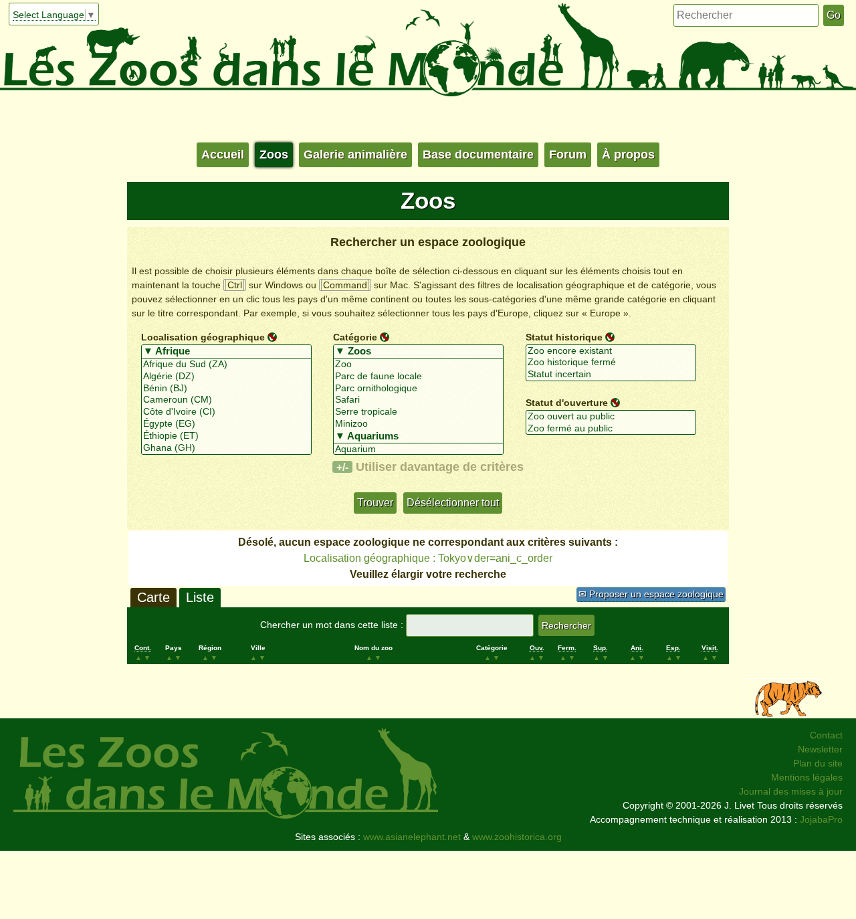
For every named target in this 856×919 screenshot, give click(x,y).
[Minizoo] (418, 424)
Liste (200, 597)
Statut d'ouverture (567, 402)
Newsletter (820, 749)
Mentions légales (807, 777)
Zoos (273, 154)
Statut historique (564, 337)
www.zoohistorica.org (517, 836)
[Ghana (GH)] (226, 448)
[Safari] (418, 400)
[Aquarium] (418, 449)
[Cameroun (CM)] (226, 400)
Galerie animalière (355, 154)
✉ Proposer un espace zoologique (651, 594)
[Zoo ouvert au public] (611, 417)
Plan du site (818, 763)
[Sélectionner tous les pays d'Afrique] (226, 352)
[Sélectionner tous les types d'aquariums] (418, 436)
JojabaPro (821, 819)
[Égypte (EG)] (226, 424)
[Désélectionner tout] (272, 336)
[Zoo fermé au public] (611, 429)
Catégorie (355, 337)
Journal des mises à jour (791, 791)
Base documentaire (478, 154)
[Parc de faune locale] (418, 377)
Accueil (222, 154)
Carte (153, 597)
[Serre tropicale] (418, 412)
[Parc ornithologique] (418, 389)
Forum (567, 154)
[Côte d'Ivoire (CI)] (226, 412)
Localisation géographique (203, 337)
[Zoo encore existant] (611, 351)
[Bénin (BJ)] (226, 389)
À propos (628, 154)
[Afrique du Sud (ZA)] (226, 365)
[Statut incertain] (611, 375)
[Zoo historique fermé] (611, 362)
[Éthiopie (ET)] (226, 436)
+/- (342, 467)
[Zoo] (418, 365)
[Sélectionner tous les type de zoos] (418, 352)
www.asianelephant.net (412, 836)
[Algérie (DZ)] (226, 377)
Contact (826, 735)
